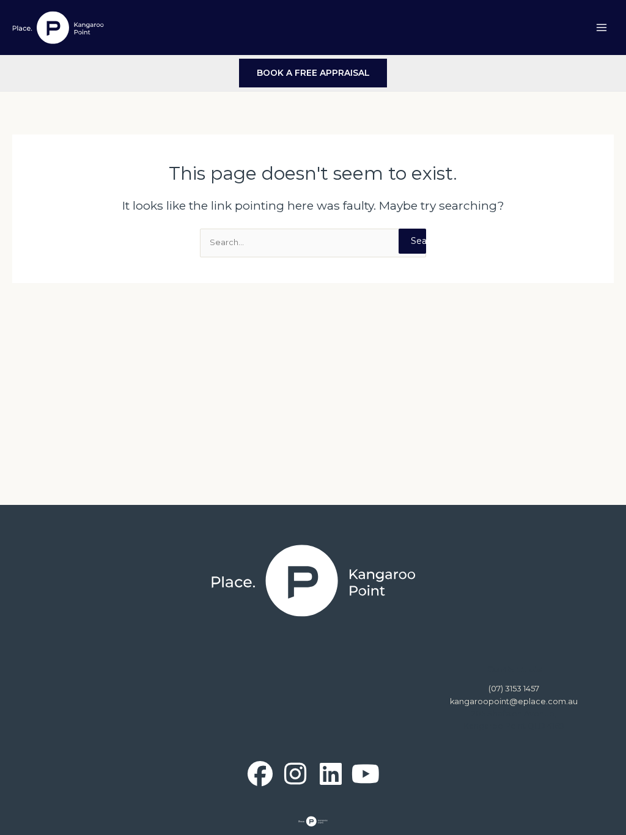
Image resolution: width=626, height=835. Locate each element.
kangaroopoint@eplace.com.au (514, 701)
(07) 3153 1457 (513, 688)
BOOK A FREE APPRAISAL (313, 73)
